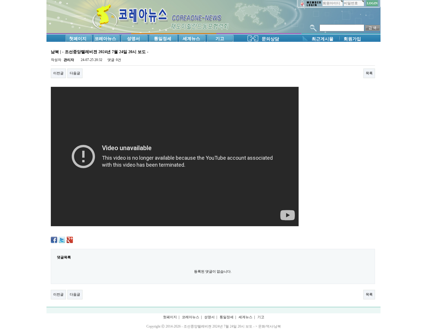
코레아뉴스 (105, 38)
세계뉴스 (191, 38)
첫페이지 (78, 38)
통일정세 (162, 38)
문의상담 (270, 39)
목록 (369, 73)
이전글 (58, 73)
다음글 (75, 73)
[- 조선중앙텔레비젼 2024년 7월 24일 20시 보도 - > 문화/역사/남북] (159, 17)
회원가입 (352, 39)
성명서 (133, 38)
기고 (220, 38)
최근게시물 (322, 39)
